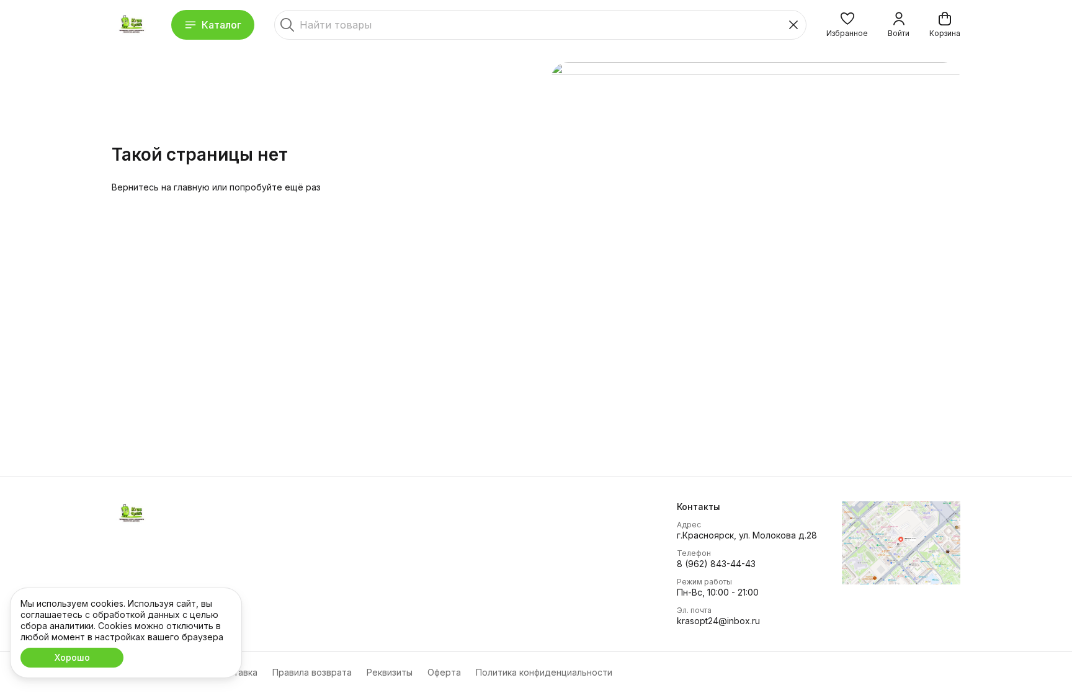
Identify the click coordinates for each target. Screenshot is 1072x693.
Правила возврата (312, 672)
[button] (847, 24)
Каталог (221, 25)
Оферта (444, 672)
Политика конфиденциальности (544, 672)
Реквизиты (390, 672)
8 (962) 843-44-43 (716, 563)
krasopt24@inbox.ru (718, 620)
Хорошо (72, 657)
